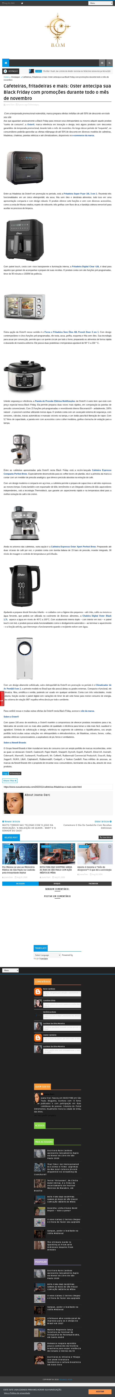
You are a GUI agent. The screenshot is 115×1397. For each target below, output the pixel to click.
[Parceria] (111, 969)
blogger (20, 883)
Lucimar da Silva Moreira (54, 1023)
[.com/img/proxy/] (25, 167)
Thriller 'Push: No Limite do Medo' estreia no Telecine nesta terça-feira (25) (60, 71)
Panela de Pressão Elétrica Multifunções (55, 401)
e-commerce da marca (83, 135)
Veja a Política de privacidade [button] (17, 1393)
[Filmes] (109, 969)
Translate (43, 958)
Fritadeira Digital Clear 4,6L (86, 266)
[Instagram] (27, 3)
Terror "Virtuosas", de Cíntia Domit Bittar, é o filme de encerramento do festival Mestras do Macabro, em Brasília (56, 1185)
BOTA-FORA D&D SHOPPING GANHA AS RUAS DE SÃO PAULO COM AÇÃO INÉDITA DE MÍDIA (56, 870)
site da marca (87, 711)
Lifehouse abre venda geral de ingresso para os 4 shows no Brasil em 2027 (64, 1321)
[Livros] (107, 969)
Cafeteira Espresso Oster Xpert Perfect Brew (73, 547)
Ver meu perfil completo (45, 1115)
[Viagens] (105, 969)
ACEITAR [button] (100, 1392)
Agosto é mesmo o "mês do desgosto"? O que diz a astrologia (94, 868)
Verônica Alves (49, 1012)
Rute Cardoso (49, 989)
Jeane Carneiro (49, 1035)
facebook (93, 883)
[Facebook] (17, 3)
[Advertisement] (57, 1069)
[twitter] (22, 3)
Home (6, 77)
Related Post (11, 837)
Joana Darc (49, 1094)
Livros (107, 71)
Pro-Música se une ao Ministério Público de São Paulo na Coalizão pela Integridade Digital (18, 870)
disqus (57, 883)
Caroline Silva (49, 1000)
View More (106, 837)
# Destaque (15, 773)
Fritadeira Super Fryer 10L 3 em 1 (80, 194)
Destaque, (34, 104)
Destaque (15, 77)
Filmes (21, 71)
